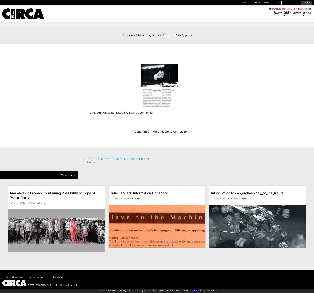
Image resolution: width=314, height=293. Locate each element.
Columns (307, 13)
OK (195, 291)
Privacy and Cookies (38, 277)
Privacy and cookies (207, 291)
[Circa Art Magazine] (23, 10)
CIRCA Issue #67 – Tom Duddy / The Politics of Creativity (118, 160)
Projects (297, 13)
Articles (287, 13)
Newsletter (58, 277)
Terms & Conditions (14, 277)
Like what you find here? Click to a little (290, 9)
